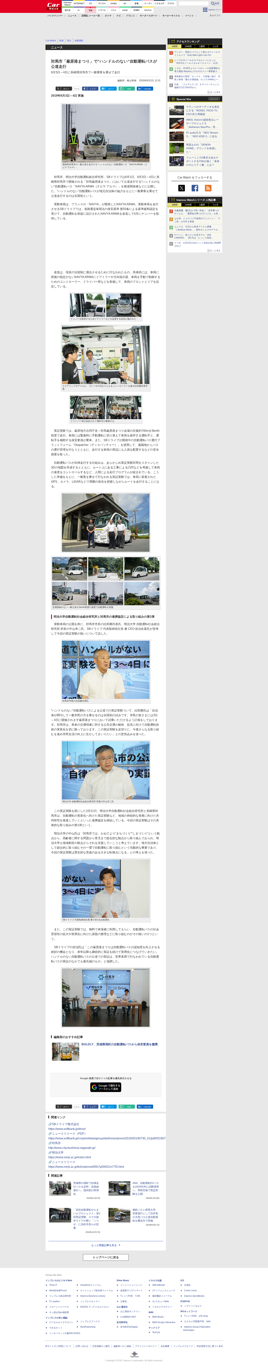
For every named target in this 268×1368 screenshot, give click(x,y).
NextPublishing (87, 1327)
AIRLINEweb (158, 1285)
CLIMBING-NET (128, 1317)
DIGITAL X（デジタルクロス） (95, 1307)
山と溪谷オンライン (130, 1311)
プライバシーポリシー (146, 1346)
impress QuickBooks (194, 1296)
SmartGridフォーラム (90, 1285)
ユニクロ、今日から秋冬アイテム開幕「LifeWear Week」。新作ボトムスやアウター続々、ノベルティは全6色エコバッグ (197, 229)
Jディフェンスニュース (163, 1290)
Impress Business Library (92, 1296)
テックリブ (154, 1328)
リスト (77, 89)
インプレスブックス (90, 1321)
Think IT (53, 1285)
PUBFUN (185, 1301)
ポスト (66, 89)
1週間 (202, 46)
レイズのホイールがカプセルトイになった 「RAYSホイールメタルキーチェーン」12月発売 (197, 63)
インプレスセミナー (90, 1301)
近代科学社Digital (129, 1327)
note (129, 89)
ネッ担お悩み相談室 (59, 1312)
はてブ (111, 89)
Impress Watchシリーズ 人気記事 (196, 199)
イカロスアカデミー (162, 1307)
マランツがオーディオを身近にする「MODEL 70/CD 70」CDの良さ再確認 (203, 110)
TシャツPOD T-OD (130, 1296)
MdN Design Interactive (163, 1322)
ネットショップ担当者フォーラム (96, 1290)
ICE (182, 1280)
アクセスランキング (187, 41)
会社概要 (165, 1346)
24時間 (188, 46)
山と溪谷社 (122, 1307)
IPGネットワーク (188, 1311)
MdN (151, 1312)
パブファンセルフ (193, 1306)
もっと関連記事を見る (104, 1245)
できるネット (55, 1328)
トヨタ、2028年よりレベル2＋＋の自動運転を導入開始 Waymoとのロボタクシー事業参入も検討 (197, 71)
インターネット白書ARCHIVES (64, 1333)
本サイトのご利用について (58, 1346)
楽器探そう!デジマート (131, 1290)
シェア (93, 89)
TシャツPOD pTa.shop (196, 1316)
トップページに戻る (106, 1257)
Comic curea (190, 1290)
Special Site (183, 99)
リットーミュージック (131, 1285)
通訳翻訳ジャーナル (162, 1296)
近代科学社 (122, 1322)
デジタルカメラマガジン (61, 1322)
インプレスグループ (183, 1346)
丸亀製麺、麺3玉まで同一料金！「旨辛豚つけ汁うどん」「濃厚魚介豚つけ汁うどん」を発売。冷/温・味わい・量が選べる (196, 213)
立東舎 (123, 1301)
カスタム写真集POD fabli (197, 1321)
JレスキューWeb (160, 1301)
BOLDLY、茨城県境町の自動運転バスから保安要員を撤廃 (119, 1044)
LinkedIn (147, 89)
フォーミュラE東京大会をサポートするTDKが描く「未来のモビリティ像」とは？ (202, 161)
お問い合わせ (81, 1346)
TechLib (156, 1332)
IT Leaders (54, 1301)
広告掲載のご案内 (101, 1346)
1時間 (174, 46)
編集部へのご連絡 (122, 1346)
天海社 (187, 1285)
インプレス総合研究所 (60, 1296)
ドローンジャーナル (59, 1307)
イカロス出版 (155, 1280)
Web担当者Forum (58, 1290)
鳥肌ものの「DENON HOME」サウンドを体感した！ (201, 148)
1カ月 (215, 46)
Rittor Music (123, 1280)
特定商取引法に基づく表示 (210, 1346)
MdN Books (158, 1317)
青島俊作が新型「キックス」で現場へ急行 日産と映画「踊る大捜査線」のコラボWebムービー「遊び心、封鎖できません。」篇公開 (197, 79)
